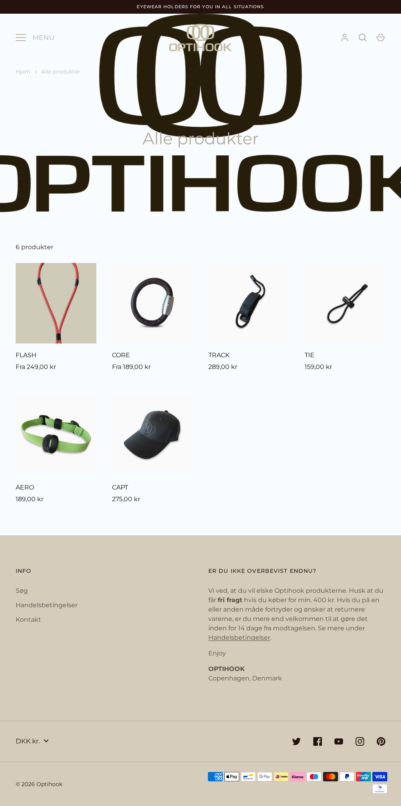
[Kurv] (380, 37)
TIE (309, 355)
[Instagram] (359, 741)
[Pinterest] (381, 741)
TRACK (218, 355)
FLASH (26, 355)
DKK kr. (28, 741)
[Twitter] (296, 741)
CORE (121, 355)
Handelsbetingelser (47, 605)
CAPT (120, 487)
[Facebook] (317, 741)
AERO (25, 487)
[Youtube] (338, 741)
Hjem (23, 71)
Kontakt (28, 619)
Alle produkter (60, 71)
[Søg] (362, 37)
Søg (22, 590)
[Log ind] (344, 37)
